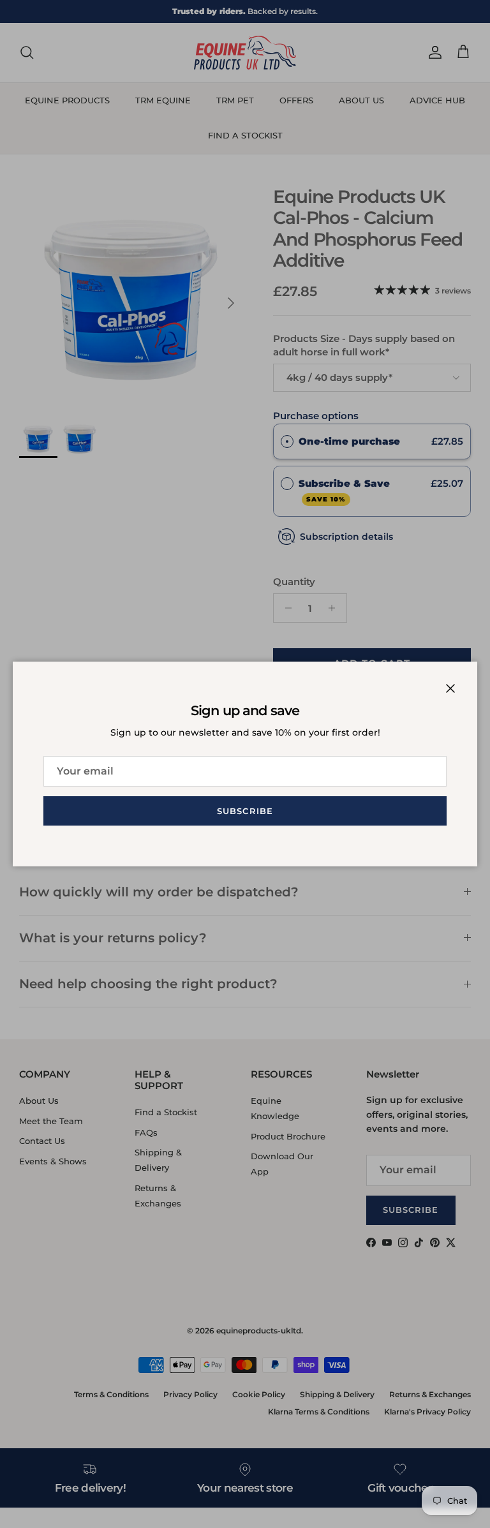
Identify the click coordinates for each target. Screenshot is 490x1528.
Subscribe (244, 811)
